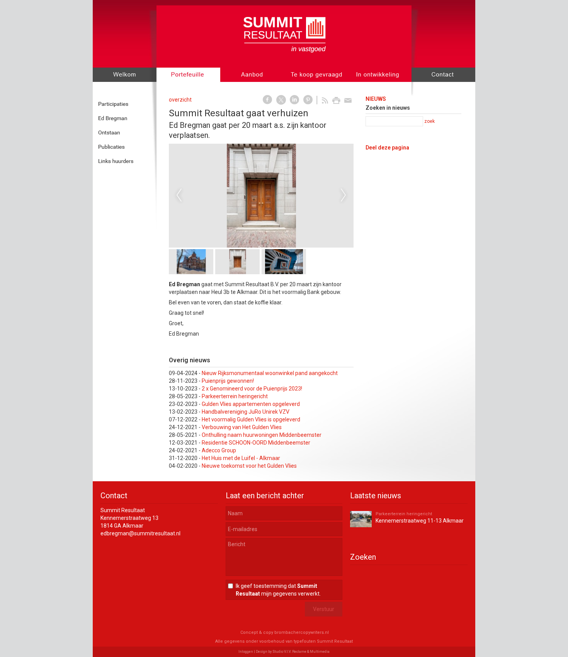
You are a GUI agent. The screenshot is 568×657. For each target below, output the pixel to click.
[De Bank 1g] (297, 196)
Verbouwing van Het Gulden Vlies (242, 427)
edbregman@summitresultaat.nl (140, 533)
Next (343, 195)
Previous (179, 195)
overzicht (180, 100)
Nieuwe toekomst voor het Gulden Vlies (249, 466)
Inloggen (245, 652)
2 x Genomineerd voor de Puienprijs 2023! (252, 388)
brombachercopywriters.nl (301, 632)
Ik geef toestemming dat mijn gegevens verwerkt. (278, 590)
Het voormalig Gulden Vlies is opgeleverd (251, 419)
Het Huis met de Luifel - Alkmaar (241, 458)
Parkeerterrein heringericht (235, 396)
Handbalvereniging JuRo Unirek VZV (245, 412)
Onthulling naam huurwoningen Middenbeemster (261, 435)
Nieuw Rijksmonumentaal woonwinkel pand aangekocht (270, 373)
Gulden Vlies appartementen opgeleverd (251, 404)
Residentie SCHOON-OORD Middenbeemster (256, 443)
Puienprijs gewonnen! (228, 381)
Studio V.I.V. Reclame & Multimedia (301, 652)
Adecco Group (219, 450)
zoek (429, 121)
